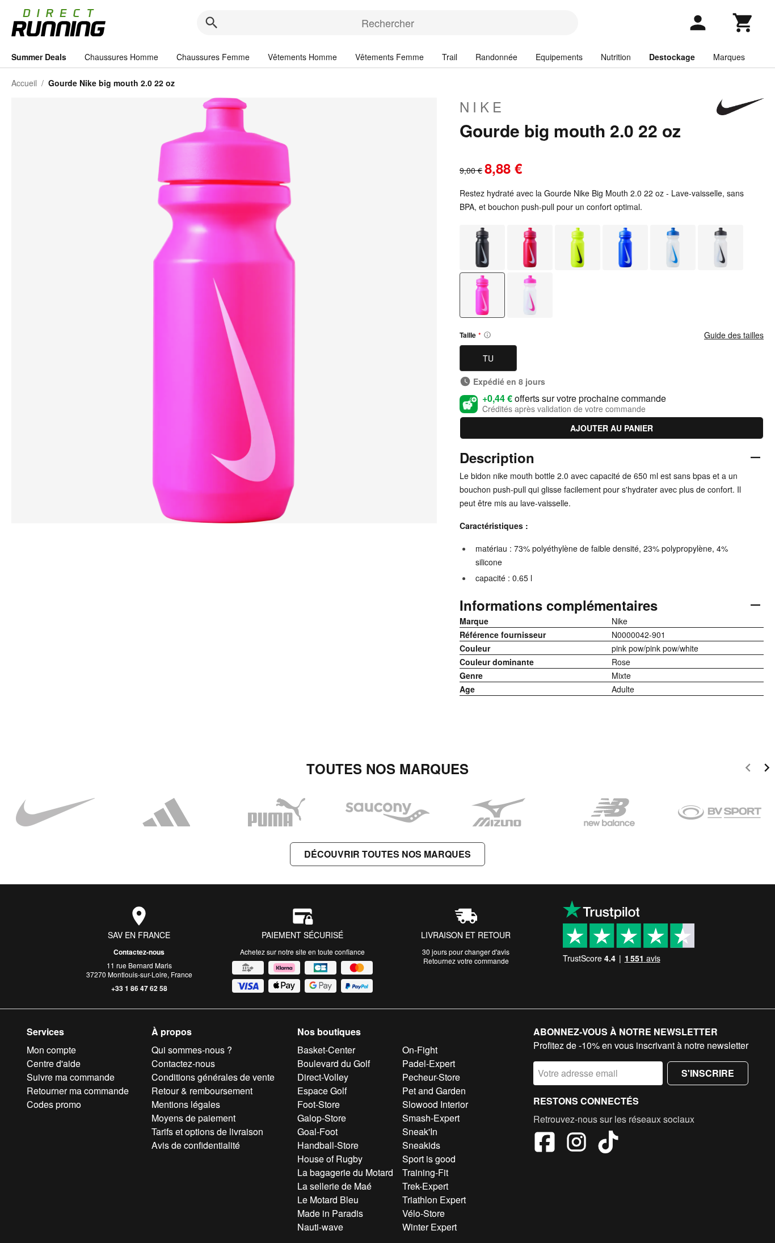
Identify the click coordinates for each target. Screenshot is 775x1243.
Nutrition (616, 56)
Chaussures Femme (213, 56)
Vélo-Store (423, 1213)
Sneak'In (419, 1131)
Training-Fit (425, 1172)
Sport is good (429, 1158)
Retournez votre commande (466, 960)
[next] (767, 769)
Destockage (672, 56)
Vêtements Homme (302, 56)
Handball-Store (328, 1145)
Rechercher (387, 22)
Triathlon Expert (434, 1199)
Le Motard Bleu (328, 1199)
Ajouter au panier (611, 428)
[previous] (748, 769)
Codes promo (54, 1104)
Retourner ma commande (78, 1090)
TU (488, 358)
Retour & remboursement (201, 1090)
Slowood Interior (435, 1104)
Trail (449, 56)
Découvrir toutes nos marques (387, 853)
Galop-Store (321, 1117)
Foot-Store (318, 1104)
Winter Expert (429, 1226)
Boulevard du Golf (333, 1063)
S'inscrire (707, 1073)
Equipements (559, 56)
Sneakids (421, 1145)
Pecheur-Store (431, 1077)
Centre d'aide (54, 1063)
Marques (729, 56)
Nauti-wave (320, 1226)
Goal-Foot (317, 1131)
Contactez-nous (139, 951)
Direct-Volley (322, 1077)
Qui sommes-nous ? (191, 1049)
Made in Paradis (330, 1213)
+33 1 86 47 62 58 (139, 988)
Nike (482, 107)
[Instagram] (576, 1144)
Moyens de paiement (193, 1117)
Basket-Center (326, 1049)
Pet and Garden (434, 1090)
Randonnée (496, 56)
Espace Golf (322, 1090)
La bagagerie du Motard (345, 1172)
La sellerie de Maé (334, 1185)
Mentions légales (185, 1104)
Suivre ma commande (71, 1077)
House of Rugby (330, 1158)
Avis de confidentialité (195, 1145)
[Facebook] (544, 1144)
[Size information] (487, 335)
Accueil (24, 83)
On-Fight (419, 1049)
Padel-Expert (428, 1063)
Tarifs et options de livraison (207, 1131)
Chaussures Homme (121, 56)
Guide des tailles (734, 335)
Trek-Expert (425, 1185)
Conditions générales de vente (213, 1077)
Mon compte (51, 1049)
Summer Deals (38, 56)
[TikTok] (608, 1144)
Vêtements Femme (389, 56)
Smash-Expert (431, 1117)
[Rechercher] (212, 22)
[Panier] (743, 22)
